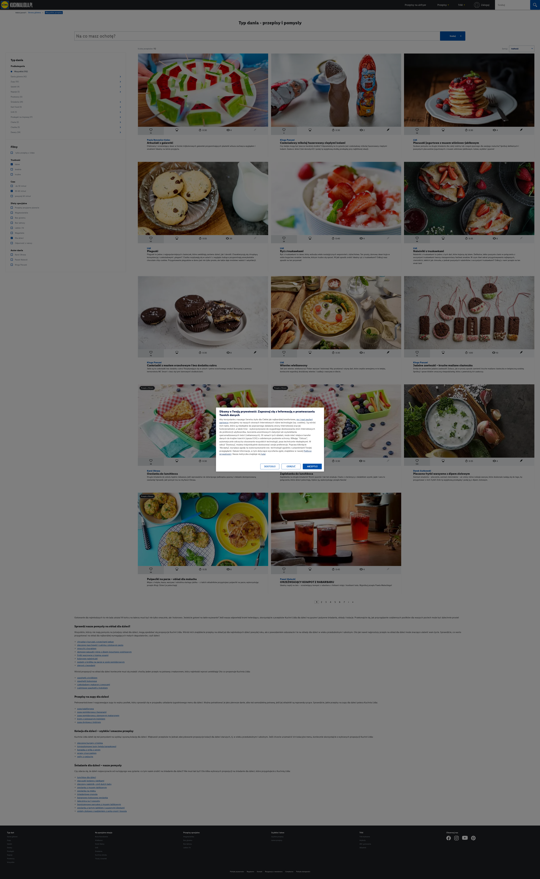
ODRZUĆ (291, 466)
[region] (270, 440)
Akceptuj (312, 466)
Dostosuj (269, 466)
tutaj (263, 454)
